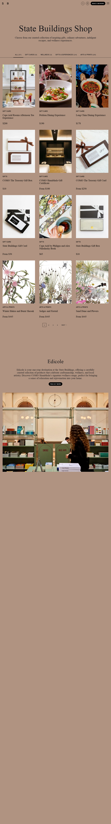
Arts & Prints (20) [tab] (88, 54)
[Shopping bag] (87, 3)
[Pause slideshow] (5, 469)
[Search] (83, 3)
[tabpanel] (55, 191)
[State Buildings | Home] (5, 3)
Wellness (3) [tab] (46, 54)
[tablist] (56, 54)
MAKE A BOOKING (98, 3)
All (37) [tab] (18, 54)
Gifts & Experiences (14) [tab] (66, 54)
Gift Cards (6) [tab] (31, 54)
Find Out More (55, 384)
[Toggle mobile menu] (108, 3)
